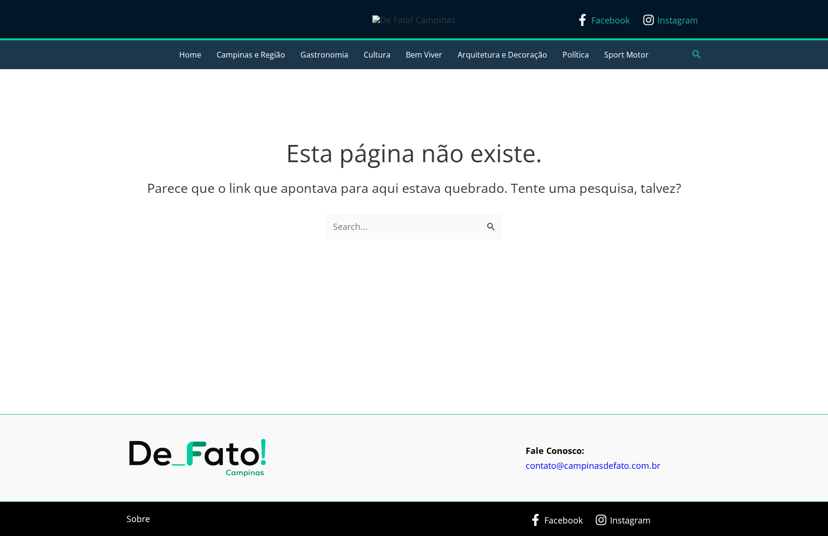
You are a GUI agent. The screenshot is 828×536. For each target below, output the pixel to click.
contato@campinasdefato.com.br (593, 465)
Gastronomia (324, 54)
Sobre (138, 518)
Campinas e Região (251, 54)
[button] (697, 55)
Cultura (377, 54)
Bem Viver (424, 54)
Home (190, 54)
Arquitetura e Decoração (502, 54)
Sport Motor (626, 54)
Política (576, 54)
